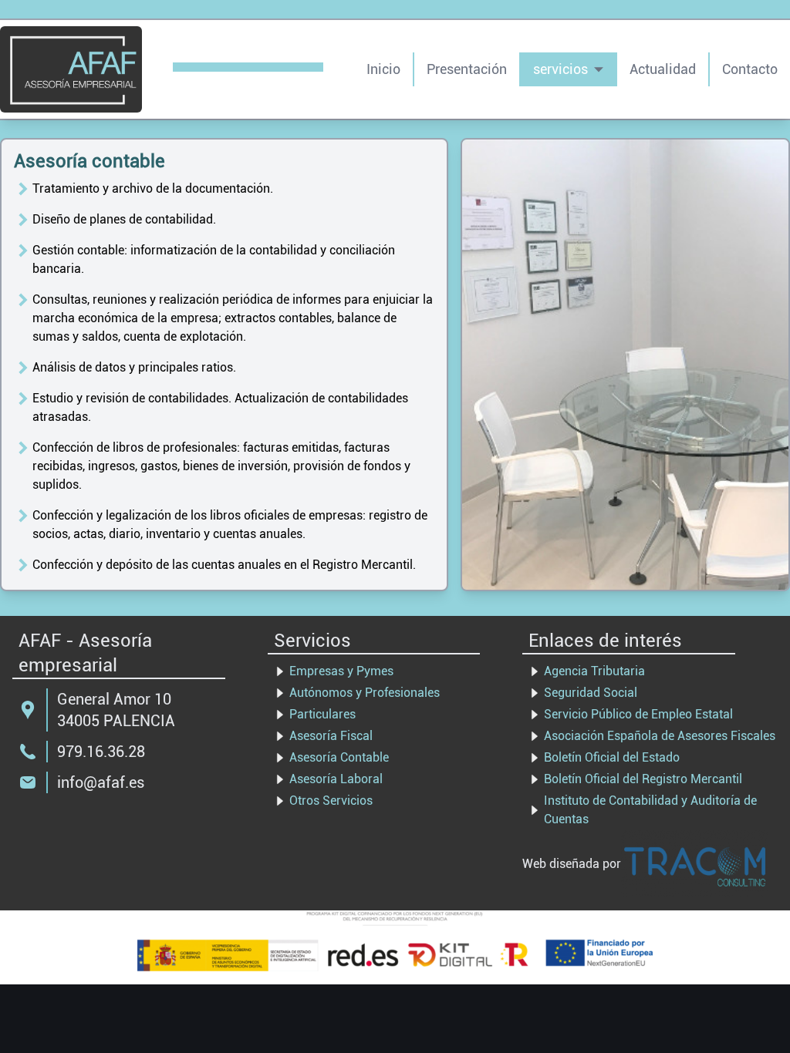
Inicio (383, 69)
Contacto (750, 69)
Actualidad (663, 69)
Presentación (467, 69)
